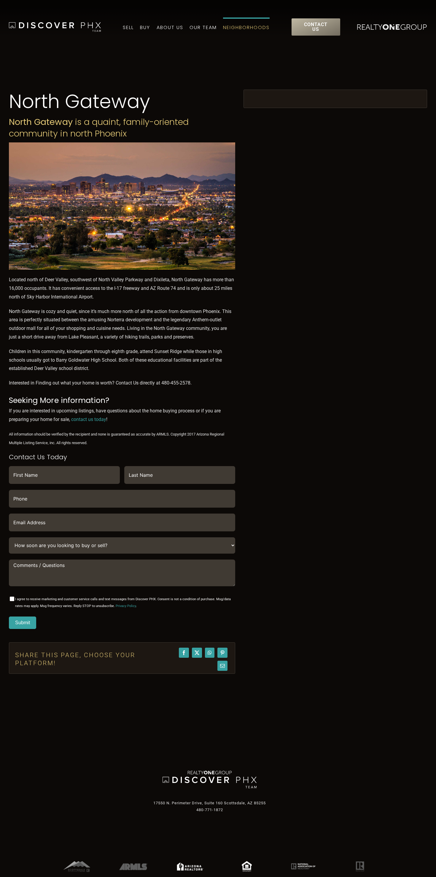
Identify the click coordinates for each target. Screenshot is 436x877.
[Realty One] (209, 773)
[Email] (222, 665)
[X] (196, 652)
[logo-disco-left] (210, 779)
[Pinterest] (222, 652)
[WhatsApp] (209, 652)
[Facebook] (183, 652)
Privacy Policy (126, 606)
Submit (22, 622)
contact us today (88, 419)
